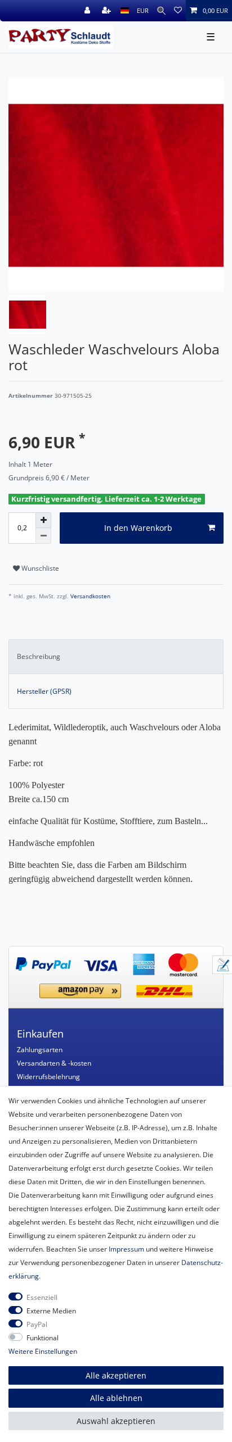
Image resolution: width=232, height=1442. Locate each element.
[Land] (125, 10)
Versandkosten (89, 596)
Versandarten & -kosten (54, 1063)
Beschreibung (38, 656)
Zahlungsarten (40, 1049)
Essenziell (41, 1297)
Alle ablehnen (116, 1398)
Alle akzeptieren (116, 1375)
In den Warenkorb (138, 527)
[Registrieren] (107, 10)
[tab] (116, 656)
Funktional (42, 1338)
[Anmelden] (88, 10)
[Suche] (161, 10)
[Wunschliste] (178, 10)
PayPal (36, 1324)
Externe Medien (51, 1311)
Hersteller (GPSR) (44, 691)
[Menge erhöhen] (43, 520)
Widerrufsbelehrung (48, 1076)
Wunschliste (39, 568)
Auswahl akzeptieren (116, 1421)
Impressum (126, 1249)
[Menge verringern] (43, 536)
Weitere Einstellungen (42, 1351)
